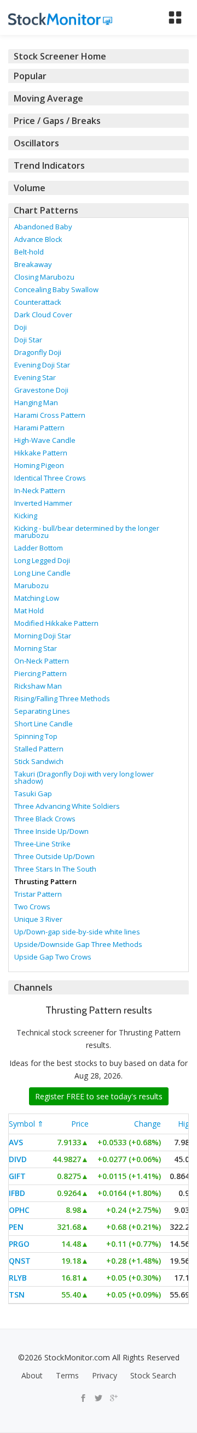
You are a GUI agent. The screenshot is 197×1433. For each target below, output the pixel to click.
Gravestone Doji (41, 390)
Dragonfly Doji (37, 352)
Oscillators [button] (36, 143)
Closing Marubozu (44, 277)
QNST (20, 1261)
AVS (16, 1142)
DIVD (18, 1159)
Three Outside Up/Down (54, 856)
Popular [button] (30, 76)
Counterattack (37, 302)
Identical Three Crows (50, 478)
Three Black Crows (45, 819)
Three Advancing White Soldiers (67, 806)
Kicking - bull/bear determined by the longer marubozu (86, 531)
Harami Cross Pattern (49, 415)
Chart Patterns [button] (46, 210)
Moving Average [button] (48, 98)
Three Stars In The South (55, 869)
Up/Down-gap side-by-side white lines (77, 932)
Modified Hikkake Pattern (56, 623)
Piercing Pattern (40, 673)
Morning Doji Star (42, 636)
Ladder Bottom (38, 548)
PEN (16, 1227)
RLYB (18, 1277)
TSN (17, 1294)
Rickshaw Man (38, 686)
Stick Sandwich (38, 761)
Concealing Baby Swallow (56, 289)
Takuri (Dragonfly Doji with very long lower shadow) (84, 777)
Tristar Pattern (38, 894)
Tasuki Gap (33, 793)
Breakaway (33, 264)
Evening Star (35, 377)
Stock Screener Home (60, 56)
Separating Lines (42, 711)
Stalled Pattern (38, 749)
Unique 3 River (38, 919)
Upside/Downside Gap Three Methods (78, 944)
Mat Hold (29, 610)
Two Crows (32, 906)
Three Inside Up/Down (51, 831)
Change (147, 1123)
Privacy (104, 1375)
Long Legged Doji (42, 560)
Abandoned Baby (43, 227)
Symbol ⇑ (26, 1123)
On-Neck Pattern (41, 661)
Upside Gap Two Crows (52, 957)
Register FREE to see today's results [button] (99, 1096)
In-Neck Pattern (39, 490)
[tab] (98, 56)
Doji (20, 327)
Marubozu (31, 585)
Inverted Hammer (43, 503)
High (186, 1123)
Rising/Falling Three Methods (62, 698)
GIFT (17, 1176)
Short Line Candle (43, 724)
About (32, 1375)
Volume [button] (29, 188)
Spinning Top (35, 736)
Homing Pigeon (39, 465)
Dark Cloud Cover (43, 314)
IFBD (17, 1193)
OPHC (19, 1210)
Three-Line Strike (42, 844)
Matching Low (36, 598)
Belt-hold (29, 252)
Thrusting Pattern (45, 881)
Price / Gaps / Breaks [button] (57, 121)
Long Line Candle (42, 573)
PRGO (19, 1244)
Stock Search (153, 1375)
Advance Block (38, 239)
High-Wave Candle (45, 440)
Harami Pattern (39, 428)
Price (80, 1123)
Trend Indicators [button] (49, 165)
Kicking (25, 515)
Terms (67, 1375)
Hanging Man (36, 402)
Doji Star (28, 340)
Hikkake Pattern (40, 453)
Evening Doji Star (42, 365)
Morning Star (35, 648)
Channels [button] (33, 987)
